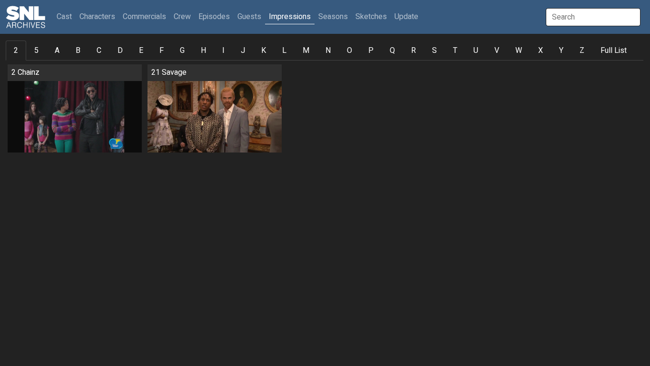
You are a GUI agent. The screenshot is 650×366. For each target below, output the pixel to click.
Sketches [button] (371, 16)
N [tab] (328, 50)
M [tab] (306, 50)
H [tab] (203, 50)
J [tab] (243, 50)
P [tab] (371, 50)
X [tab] (540, 50)
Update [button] (406, 16)
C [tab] (99, 50)
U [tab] (475, 50)
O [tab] (349, 50)
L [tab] (284, 50)
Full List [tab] (614, 50)
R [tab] (413, 50)
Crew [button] (182, 16)
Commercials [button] (144, 16)
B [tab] (78, 50)
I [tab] (223, 50)
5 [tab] (36, 50)
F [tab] (161, 50)
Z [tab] (582, 50)
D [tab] (120, 50)
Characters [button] (97, 16)
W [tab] (518, 50)
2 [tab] (16, 50)
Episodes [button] (214, 16)
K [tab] (263, 50)
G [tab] (182, 50)
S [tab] (434, 50)
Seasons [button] (333, 16)
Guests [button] (249, 16)
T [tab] (455, 50)
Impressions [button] (290, 16)
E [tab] (141, 50)
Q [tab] (392, 50)
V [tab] (496, 50)
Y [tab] (561, 50)
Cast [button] (66, 16)
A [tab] (57, 50)
